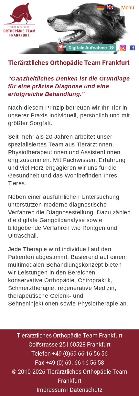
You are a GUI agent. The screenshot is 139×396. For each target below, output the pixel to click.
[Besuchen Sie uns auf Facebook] (132, 49)
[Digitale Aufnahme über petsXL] (87, 49)
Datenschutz (86, 389)
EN (110, 7)
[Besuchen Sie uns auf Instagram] (123, 49)
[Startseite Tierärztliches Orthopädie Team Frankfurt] (19, 45)
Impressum (51, 389)
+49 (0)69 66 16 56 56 (80, 353)
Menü (127, 8)
